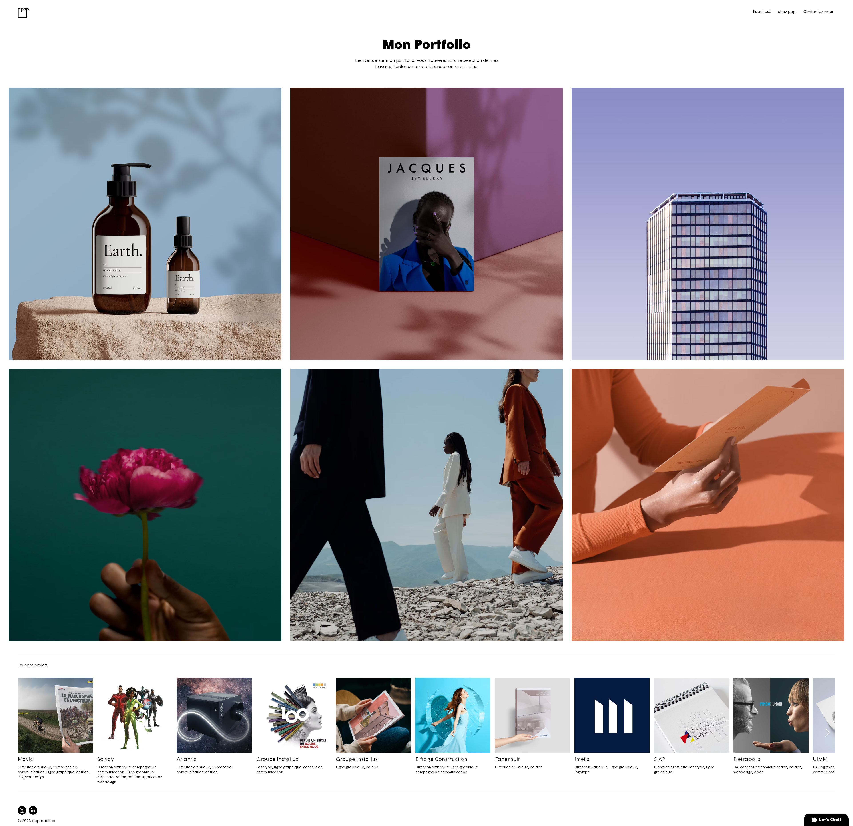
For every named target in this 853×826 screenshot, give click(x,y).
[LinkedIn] (33, 810)
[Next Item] (827, 733)
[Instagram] (22, 810)
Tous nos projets (33, 665)
